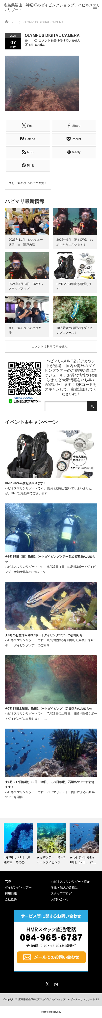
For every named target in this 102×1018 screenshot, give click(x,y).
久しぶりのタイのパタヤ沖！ (28, 183)
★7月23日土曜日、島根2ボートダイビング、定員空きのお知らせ (48, 708)
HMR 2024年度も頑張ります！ (25, 483)
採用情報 (11, 893)
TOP (8, 881)
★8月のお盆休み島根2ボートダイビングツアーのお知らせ (44, 635)
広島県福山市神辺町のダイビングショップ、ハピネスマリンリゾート (52, 5)
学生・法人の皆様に (64, 887)
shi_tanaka (37, 44)
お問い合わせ (60, 899)
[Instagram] (55, 983)
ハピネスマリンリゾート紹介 (70, 881)
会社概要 (11, 899)
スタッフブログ (61, 893)
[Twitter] (47, 983)
